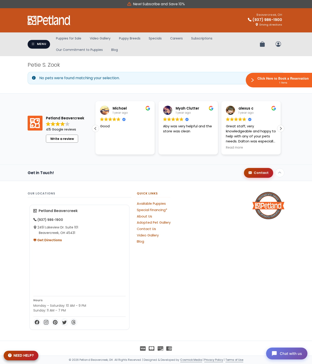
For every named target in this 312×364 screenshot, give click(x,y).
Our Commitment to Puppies (79, 49)
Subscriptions (201, 38)
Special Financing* (152, 210)
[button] (280, 128)
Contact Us (146, 229)
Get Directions (49, 240)
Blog (114, 49)
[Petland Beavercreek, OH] (49, 20)
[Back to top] (279, 172)
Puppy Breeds (129, 38)
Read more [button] (234, 148)
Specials (155, 38)
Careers (176, 38)
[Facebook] (37, 322)
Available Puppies (151, 203)
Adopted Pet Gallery (154, 222)
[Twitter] (64, 322)
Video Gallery (100, 38)
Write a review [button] (62, 138)
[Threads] (73, 322)
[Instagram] (46, 322)
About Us (144, 216)
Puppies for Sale (68, 38)
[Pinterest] (55, 322)
